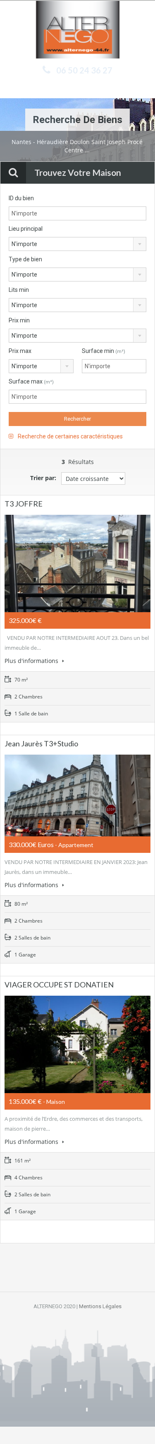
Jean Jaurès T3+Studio (41, 743)
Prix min (19, 320)
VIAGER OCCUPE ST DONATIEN (59, 984)
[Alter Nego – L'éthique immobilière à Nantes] (77, 31)
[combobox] (77, 244)
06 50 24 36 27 (84, 70)
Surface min (103, 351)
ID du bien (21, 198)
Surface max (31, 381)
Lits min (19, 289)
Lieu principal (26, 228)
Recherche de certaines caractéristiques (70, 436)
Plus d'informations (32, 661)
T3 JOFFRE (24, 503)
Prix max (20, 351)
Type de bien (25, 259)
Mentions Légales (100, 1306)
